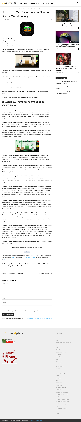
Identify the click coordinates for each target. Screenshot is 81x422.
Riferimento (59, 385)
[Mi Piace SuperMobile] (27, 252)
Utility (57, 411)
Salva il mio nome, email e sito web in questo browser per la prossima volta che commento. (26, 311)
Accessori (58, 338)
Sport (57, 406)
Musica (57, 375)
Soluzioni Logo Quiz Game (62, 401)
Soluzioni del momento (62, 392)
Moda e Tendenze (60, 373)
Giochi (14, 8)
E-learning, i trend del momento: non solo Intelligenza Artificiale (67, 25)
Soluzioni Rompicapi (61, 404)
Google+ (33, 257)
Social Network (59, 390)
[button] (77, 3)
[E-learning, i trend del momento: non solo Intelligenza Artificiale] (67, 16)
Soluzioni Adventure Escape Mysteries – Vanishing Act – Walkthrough (66, 68)
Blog (52, 3)
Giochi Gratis (59, 361)
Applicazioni (8, 8)
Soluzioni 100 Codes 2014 (45, 273)
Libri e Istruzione (60, 366)
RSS (5, 259)
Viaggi (57, 413)
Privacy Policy (32, 420)
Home (20, 3)
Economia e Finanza (61, 352)
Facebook (27, 257)
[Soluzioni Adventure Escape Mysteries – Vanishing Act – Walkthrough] (67, 58)
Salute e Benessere (61, 387)
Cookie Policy (39, 420)
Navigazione (59, 378)
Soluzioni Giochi (34, 3)
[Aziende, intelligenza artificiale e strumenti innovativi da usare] (67, 37)
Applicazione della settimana (63, 342)
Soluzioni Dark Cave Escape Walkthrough (12, 273)
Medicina (58, 368)
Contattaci (45, 3)
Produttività (59, 382)
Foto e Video (59, 354)
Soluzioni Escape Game (62, 394)
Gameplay (58, 357)
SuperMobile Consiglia (61, 408)
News (25, 3)
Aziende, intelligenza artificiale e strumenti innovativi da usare (67, 46)
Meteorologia (59, 371)
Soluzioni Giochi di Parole (62, 399)
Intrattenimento (60, 364)
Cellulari (58, 349)
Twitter (13, 257)
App (57, 340)
